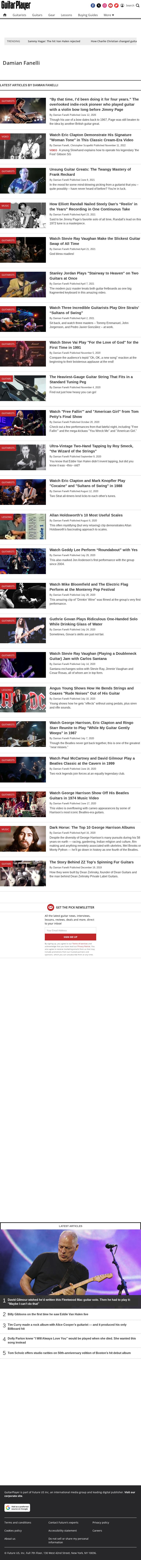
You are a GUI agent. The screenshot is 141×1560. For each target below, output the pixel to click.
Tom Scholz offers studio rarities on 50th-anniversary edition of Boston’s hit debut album (69, 1353)
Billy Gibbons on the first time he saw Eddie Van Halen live (48, 1314)
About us (9, 1538)
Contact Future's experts (63, 1522)
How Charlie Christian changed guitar (114, 41)
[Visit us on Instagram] (104, 5)
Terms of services (80, 943)
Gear (51, 15)
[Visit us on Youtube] (110, 5)
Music (5, 205)
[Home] (5, 15)
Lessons (66, 15)
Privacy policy (101, 1522)
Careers (97, 1530)
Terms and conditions (17, 1522)
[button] (133, 5)
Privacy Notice (83, 946)
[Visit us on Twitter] (99, 5)
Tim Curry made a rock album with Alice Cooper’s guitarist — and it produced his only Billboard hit (67, 1326)
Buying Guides (88, 15)
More (108, 15)
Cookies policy (13, 1530)
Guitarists (19, 15)
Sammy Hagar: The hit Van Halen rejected (54, 41)
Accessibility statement (62, 1530)
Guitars (37, 15)
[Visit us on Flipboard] (116, 5)
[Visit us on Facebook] (93, 5)
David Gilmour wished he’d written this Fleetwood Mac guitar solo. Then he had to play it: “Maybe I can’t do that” (69, 1301)
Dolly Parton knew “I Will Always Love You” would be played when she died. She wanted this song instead (72, 1340)
